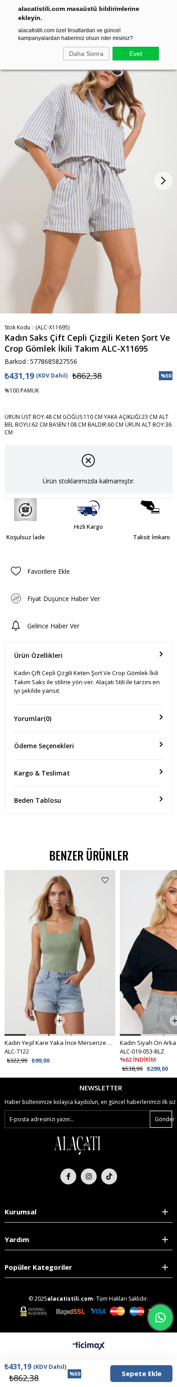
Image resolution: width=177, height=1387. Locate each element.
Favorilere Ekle (105, 880)
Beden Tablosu (37, 800)
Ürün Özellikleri (38, 655)
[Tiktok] (109, 1176)
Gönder (163, 1119)
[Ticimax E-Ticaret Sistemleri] (89, 1346)
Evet (135, 53)
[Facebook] (68, 1176)
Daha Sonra (86, 53)
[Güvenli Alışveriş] (96, 1311)
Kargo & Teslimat (42, 773)
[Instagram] (89, 1176)
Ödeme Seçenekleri (44, 745)
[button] (15, 1035)
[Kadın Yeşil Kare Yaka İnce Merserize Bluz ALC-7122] (60, 953)
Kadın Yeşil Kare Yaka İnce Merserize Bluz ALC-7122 (60, 1043)
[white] (77, 1145)
